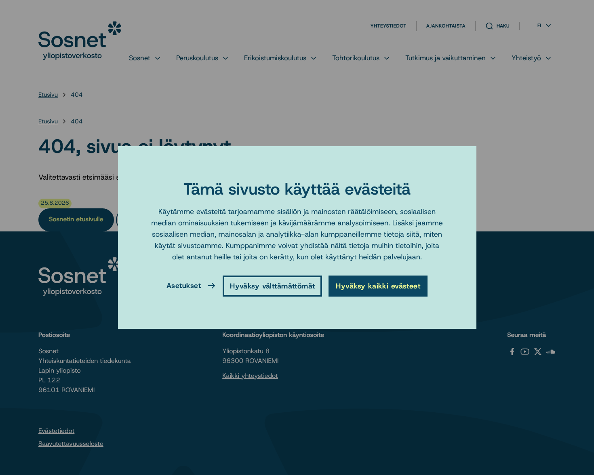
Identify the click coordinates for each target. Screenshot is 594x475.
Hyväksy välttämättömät (272, 286)
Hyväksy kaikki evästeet (378, 286)
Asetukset (183, 286)
